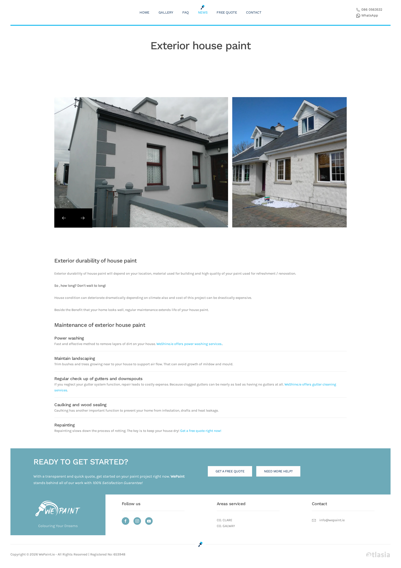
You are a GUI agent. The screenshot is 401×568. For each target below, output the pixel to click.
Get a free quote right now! (200, 431)
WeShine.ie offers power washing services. (189, 344)
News (202, 12)
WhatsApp (369, 15)
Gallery (166, 12)
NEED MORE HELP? (278, 471)
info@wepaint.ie (332, 520)
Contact (253, 12)
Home (144, 12)
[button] (63, 218)
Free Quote (227, 12)
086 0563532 (371, 9)
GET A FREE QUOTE (230, 471)
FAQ (185, 12)
